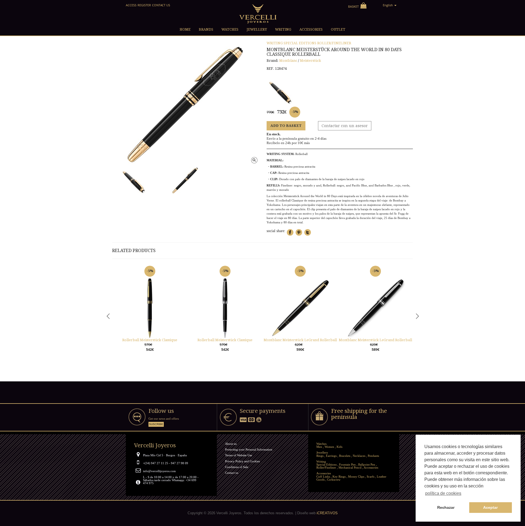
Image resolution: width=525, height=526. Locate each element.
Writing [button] (283, 29)
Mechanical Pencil (350, 467)
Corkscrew (333, 479)
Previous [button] (108, 316)
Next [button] (417, 316)
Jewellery (322, 452)
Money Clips (356, 476)
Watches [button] (229, 29)
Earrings (331, 455)
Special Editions (300, 43)
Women (329, 446)
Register (144, 5)
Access (131, 5)
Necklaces (359, 455)
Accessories (371, 467)
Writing (275, 43)
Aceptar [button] (490, 507)
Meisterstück (310, 61)
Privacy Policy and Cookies (242, 461)
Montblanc (288, 61)
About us (231, 443)
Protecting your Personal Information (248, 449)
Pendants (373, 455)
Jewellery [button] (257, 29)
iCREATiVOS (327, 513)
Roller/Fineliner (334, 43)
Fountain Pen (347, 464)
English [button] (388, 5)
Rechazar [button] (445, 507)
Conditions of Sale (236, 467)
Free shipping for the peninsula (359, 414)
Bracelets (344, 455)
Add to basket (286, 126)
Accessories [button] (311, 29)
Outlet (338, 29)
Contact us (161, 5)
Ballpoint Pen (366, 464)
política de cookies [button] (443, 493)
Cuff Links (323, 476)
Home (185, 29)
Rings (319, 455)
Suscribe (156, 424)
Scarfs (370, 476)
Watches (321, 443)
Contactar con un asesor (345, 126)
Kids (339, 446)
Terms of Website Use (238, 455)
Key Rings (339, 476)
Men (319, 446)
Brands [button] (206, 29)
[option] (149, 314)
